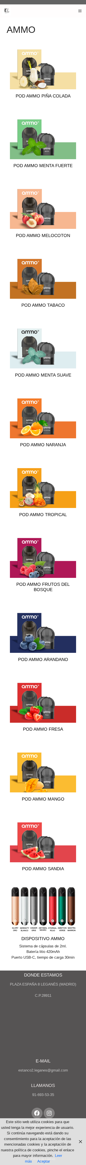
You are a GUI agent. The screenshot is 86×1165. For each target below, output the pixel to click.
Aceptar (43, 1161)
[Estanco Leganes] (6, 11)
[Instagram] (49, 1113)
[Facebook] (37, 1113)
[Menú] (80, 11)
